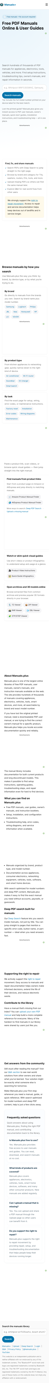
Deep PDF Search (33, 508)
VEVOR (16, 317)
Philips (33, 307)
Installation (27, 409)
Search (8, 1339)
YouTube (6, 1352)
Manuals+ (10, 4)
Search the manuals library (15, 1326)
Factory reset (12, 409)
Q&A (4, 1349)
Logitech (22, 307)
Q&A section (14, 1072)
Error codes (11, 414)
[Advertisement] (24, 751)
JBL (7, 312)
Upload (16, 1346)
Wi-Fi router (28, 376)
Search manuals (13, 95)
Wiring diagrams (27, 414)
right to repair (34, 979)
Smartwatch (11, 386)
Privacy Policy (14, 1349)
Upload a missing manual (17, 511)
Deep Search (14, 918)
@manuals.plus (29, 1349)
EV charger (23, 381)
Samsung (10, 307)
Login (37, 1346)
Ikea (15, 312)
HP (35, 312)
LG (7, 317)
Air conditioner (12, 376)
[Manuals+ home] (1, 4)
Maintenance (12, 419)
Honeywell (25, 312)
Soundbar (10, 381)
